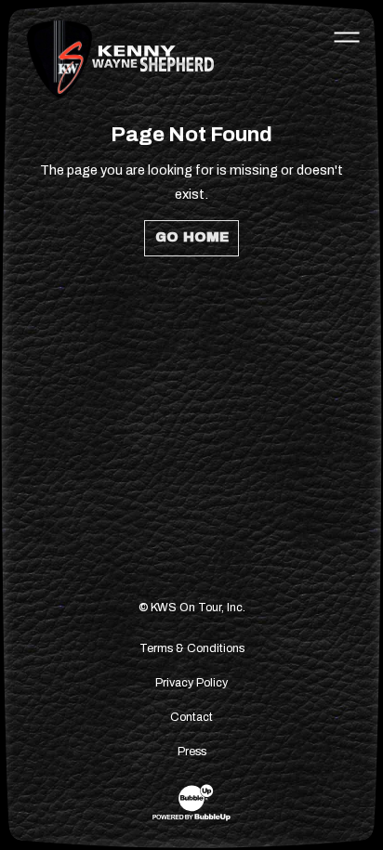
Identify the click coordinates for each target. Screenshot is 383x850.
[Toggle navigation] (347, 36)
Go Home (192, 236)
